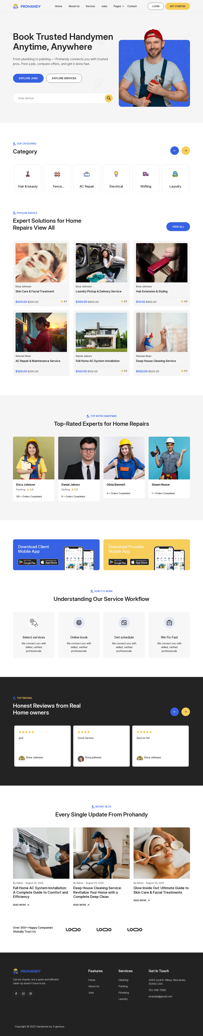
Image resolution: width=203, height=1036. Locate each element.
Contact (132, 6)
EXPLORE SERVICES (64, 78)
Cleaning (123, 980)
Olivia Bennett (116, 484)
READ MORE (19, 904)
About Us (74, 6)
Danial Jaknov (84, 356)
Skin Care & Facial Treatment (35, 291)
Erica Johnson (23, 286)
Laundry (123, 999)
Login (155, 6)
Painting (123, 986)
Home (58, 6)
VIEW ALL (178, 226)
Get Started (177, 6)
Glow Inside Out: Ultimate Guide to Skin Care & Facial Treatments (161, 890)
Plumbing (123, 992)
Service (90, 6)
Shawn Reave (161, 484)
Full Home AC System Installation (98, 361)
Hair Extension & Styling (151, 291)
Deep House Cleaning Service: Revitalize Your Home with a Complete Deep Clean (97, 892)
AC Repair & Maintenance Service (38, 361)
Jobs (104, 6)
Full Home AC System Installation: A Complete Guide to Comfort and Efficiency (40, 892)
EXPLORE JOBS (28, 78)
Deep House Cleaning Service (156, 361)
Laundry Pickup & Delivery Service (98, 291)
